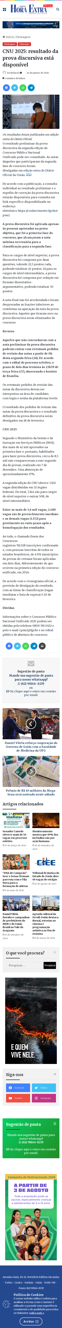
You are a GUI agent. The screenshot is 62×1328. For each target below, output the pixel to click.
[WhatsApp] (22, 87)
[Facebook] (6, 87)
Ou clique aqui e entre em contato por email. (32, 693)
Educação (24, 44)
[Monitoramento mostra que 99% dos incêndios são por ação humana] (45, 820)
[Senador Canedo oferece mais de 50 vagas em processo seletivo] (16, 820)
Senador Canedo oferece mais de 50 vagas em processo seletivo (15, 836)
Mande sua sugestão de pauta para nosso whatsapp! (31, 680)
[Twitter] (14, 87)
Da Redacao (13, 72)
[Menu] (4, 10)
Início (9, 37)
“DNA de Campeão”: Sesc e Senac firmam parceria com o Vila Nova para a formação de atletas (16, 879)
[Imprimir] (42, 646)
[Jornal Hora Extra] (31, 9)
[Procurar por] (57, 10)
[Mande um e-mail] (21, 72)
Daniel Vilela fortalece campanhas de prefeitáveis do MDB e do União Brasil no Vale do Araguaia (16, 922)
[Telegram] (31, 87)
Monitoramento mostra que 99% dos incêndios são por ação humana (45, 836)
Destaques (23, 37)
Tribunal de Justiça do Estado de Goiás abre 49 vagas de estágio (45, 876)
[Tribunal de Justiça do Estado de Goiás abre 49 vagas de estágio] (45, 862)
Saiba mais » (36, 1313)
